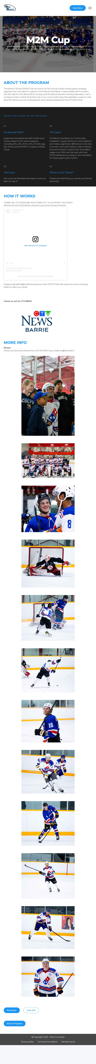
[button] (89, 8)
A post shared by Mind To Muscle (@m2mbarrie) (35, 276)
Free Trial (31, 1010)
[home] (10, 8)
